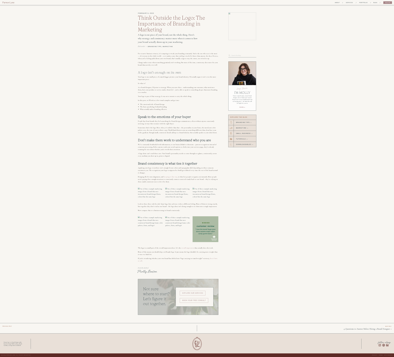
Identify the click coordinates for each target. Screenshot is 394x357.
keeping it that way (170, 177)
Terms (381, 355)
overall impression (187, 248)
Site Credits (388, 355)
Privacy (374, 355)
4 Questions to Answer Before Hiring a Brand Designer (367, 329)
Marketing (168, 46)
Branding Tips (154, 46)
